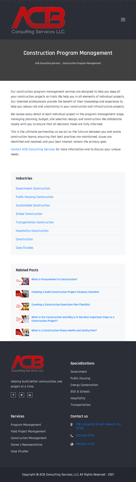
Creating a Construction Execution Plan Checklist (61, 304)
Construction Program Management (68, 53)
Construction (24, 239)
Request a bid (85, 444)
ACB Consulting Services (47, 63)
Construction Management (29, 438)
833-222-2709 (85, 436)
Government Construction (33, 188)
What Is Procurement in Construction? (54, 279)
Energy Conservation (84, 385)
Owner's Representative (26, 445)
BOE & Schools (80, 391)
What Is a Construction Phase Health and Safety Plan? (64, 330)
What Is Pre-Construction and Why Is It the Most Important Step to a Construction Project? (73, 319)
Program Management (26, 425)
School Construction (29, 214)
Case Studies (24, 248)
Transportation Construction (35, 222)
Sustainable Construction (33, 205)
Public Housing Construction (34, 197)
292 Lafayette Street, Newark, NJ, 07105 (98, 426)
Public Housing (80, 378)
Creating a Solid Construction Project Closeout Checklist (65, 292)
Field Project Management (28, 431)
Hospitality (77, 398)
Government (78, 372)
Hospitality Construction (32, 231)
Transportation (80, 405)
